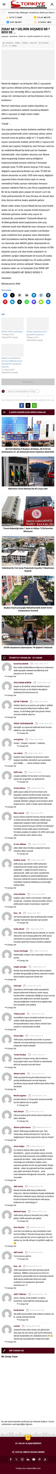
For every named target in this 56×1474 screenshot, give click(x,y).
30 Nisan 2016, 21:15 (43, 1127)
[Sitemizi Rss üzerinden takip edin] (45, 1459)
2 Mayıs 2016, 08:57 (38, 860)
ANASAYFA (13, 36)
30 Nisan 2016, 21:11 (37, 1146)
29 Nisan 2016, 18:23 (37, 1310)
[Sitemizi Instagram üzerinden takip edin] (22, 1459)
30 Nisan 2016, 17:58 (39, 1294)
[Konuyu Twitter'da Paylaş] (28, 405)
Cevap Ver (11, 676)
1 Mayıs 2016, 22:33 (40, 951)
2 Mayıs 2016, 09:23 (35, 753)
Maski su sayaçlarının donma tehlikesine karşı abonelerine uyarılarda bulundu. (11, 362)
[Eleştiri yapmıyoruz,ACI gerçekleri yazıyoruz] (38, 323)
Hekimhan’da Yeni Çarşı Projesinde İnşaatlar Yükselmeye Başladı (28, 569)
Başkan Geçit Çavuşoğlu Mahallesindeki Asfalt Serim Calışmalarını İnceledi (28, 609)
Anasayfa (4, 36)
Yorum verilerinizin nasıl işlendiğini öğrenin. (27, 1423)
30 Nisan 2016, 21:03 (35, 1186)
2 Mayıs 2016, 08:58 (39, 844)
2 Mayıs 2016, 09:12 (37, 813)
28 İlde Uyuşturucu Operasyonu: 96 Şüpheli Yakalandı (28, 647)
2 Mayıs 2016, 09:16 (38, 788)
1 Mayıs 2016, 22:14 (38, 1073)
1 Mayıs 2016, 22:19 (36, 1036)
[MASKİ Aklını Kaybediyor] (12, 323)
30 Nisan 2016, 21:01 (35, 1252)
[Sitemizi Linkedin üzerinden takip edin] (28, 1459)
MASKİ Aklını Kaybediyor (12, 331)
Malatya (33, 43)
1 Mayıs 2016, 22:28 (34, 986)
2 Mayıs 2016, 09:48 (36, 739)
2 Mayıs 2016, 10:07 (44, 682)
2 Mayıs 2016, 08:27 (34, 913)
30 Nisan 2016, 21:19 (36, 1111)
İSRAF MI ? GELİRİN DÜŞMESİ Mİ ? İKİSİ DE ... (22, 391)
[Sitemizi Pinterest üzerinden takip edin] (39, 1459)
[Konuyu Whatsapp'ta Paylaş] (34, 405)
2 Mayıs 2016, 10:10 (41, 664)
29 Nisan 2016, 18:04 (32, 1326)
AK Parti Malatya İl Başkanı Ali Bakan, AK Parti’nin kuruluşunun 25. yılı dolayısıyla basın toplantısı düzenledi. (28, 450)
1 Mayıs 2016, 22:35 (37, 929)
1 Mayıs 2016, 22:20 (37, 1014)
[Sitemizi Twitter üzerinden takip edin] (16, 1459)
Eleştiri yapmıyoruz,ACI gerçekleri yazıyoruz (37, 333)
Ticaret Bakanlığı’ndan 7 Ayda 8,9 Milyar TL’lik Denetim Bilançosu (28, 530)
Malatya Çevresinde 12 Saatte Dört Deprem (27, 12)
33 (6, 46)
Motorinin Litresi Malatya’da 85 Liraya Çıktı (28, 488)
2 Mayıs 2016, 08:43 (38, 894)
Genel (17, 43)
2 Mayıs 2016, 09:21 (35, 772)
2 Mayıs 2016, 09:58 (40, 701)
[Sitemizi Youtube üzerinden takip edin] (34, 1459)
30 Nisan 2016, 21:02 (37, 1227)
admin (14, 46)
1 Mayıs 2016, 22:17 (39, 1055)
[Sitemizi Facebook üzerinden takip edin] (11, 1459)
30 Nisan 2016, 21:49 (39, 1095)
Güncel (25, 43)
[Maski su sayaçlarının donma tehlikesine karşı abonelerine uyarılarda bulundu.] (12, 350)
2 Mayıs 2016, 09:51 (46, 723)
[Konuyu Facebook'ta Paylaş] (21, 405)
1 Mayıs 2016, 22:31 (39, 967)
